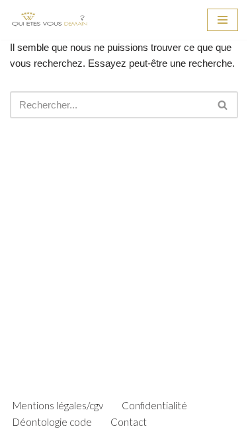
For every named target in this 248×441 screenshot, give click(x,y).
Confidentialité (154, 405)
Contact (128, 422)
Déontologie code (52, 422)
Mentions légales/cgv (58, 405)
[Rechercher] (223, 104)
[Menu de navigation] (222, 20)
